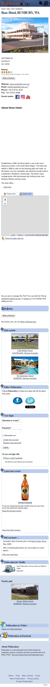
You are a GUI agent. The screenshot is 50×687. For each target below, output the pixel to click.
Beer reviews (27, 676)
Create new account (11, 440)
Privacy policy (33, 678)
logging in (27, 299)
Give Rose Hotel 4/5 (9, 72)
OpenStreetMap (30, 235)
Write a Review (8, 78)
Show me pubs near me (14, 238)
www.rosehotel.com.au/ (19, 84)
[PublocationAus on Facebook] (18, 404)
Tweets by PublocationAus (11, 629)
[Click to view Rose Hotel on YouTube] (28, 97)
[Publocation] (14, 5)
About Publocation (17, 678)
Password (6, 428)
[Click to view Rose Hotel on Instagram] (23, 97)
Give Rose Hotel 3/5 (7, 72)
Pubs (8, 9)
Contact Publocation (24, 681)
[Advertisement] (25, 135)
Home (3, 9)
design (45, 685)
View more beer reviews (11, 530)
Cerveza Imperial (25, 503)
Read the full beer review (11, 511)
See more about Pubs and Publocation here (27, 655)
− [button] (5, 203)
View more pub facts (10, 555)
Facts (37, 676)
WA (13, 9)
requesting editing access (11, 299)
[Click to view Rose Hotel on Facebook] (17, 97)
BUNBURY (19, 9)
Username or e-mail (10, 420)
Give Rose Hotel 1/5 (2, 72)
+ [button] (5, 199)
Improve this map (42, 235)
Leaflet (13, 235)
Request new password (12, 443)
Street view (27, 194)
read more (7, 187)
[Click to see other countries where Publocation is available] (28, 4)
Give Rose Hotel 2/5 (5, 72)
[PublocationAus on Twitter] (30, 404)
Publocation (11, 194)
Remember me (10, 435)
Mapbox (20, 235)
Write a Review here (28, 322)
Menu (46, 3)
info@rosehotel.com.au (18, 87)
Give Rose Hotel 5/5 (11, 72)
